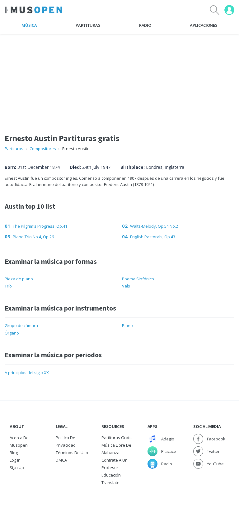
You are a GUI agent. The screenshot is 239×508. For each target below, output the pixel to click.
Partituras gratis (117, 437)
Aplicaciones (203, 25)
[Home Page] (33, 10)
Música (29, 25)
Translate (110, 482)
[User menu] (229, 10)
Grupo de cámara (21, 325)
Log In (15, 460)
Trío (8, 286)
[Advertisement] (119, 77)
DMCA (61, 460)
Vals (126, 286)
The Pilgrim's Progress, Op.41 (40, 226)
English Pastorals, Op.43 (152, 237)
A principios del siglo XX (27, 372)
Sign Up (17, 467)
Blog (14, 452)
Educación (111, 475)
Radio (145, 25)
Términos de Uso (72, 452)
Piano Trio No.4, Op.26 (33, 237)
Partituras (88, 25)
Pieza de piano (19, 279)
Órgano (12, 333)
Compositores (43, 148)
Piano (127, 325)
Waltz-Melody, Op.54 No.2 (154, 226)
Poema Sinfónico (138, 279)
